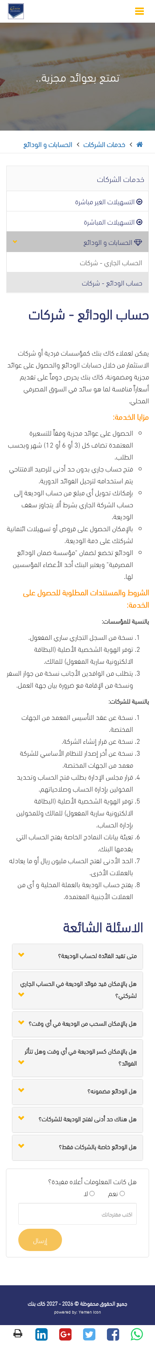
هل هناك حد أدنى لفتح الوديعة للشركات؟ (88, 1118)
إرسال (40, 1239)
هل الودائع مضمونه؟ (112, 1090)
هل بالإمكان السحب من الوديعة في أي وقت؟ (83, 1022)
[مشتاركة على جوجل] (65, 1336)
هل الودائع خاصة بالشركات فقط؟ (98, 1146)
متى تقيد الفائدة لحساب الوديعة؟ (97, 955)
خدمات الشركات (104, 143)
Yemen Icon (90, 1311)
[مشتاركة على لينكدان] (41, 1336)
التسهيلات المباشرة (110, 221)
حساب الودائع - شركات (112, 282)
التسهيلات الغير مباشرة (105, 200)
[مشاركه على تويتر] (89, 1336)
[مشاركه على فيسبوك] (113, 1336)
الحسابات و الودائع (47, 143)
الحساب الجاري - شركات (111, 261)
